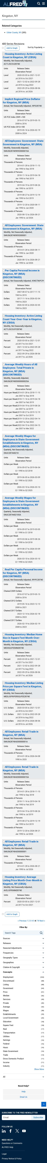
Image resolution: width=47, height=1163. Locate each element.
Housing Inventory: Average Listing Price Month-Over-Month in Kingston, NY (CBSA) (22, 880)
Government (8, 988)
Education (7, 1021)
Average (6, 1007)
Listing (6, 984)
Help (24, 1091)
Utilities (6, 1036)
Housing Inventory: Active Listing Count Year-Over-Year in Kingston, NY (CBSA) (22, 319)
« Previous (22, 921)
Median (6, 995)
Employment (8, 977)
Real (5, 1029)
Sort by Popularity (35, 47)
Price (5, 992)
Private (6, 1003)
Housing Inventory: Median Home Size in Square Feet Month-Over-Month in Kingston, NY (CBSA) (22, 638)
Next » (42, 921)
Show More (39, 1069)
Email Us (23, 1097)
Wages (6, 1010)
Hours (5, 1047)
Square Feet (8, 1025)
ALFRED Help (7, 1147)
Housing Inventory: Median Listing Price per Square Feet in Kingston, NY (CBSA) (23, 686)
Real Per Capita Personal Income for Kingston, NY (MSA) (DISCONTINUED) (23, 573)
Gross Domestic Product (13, 1059)
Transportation (9, 1033)
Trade (5, 1055)
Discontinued (8, 981)
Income (6, 1062)
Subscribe (38, 1117)
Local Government (10, 1018)
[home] (15, 3)
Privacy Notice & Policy (12, 1158)
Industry (6, 1066)
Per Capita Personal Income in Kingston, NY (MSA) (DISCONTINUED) (21, 274)
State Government (10, 1051)
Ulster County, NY (14, 32)
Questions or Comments (12, 1143)
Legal (4, 1154)
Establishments (9, 1014)
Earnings (6, 1040)
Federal (6, 1044)
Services (6, 999)
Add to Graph (12, 48)
